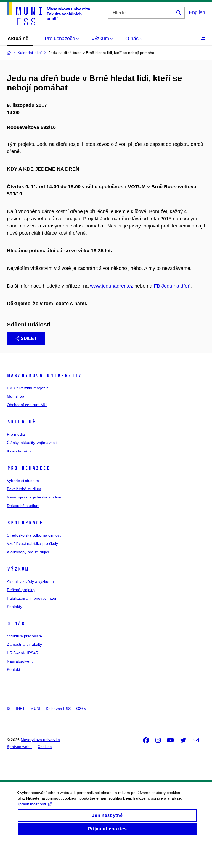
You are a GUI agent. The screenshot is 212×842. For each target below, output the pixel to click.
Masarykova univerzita (44, 375)
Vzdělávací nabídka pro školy (32, 543)
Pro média (16, 434)
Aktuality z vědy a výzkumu (30, 581)
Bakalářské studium (24, 489)
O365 (81, 708)
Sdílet (29, 338)
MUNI (35, 708)
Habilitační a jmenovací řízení (33, 598)
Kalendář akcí (19, 451)
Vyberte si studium (23, 480)
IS (8, 708)
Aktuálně (21, 422)
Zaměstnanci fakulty (24, 644)
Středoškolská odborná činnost (34, 535)
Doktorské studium (23, 505)
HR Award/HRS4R (22, 653)
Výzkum (17, 569)
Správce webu (19, 746)
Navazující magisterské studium (34, 497)
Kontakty (14, 606)
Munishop (15, 396)
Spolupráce (25, 523)
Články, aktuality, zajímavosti (32, 442)
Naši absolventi (20, 661)
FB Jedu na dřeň (172, 286)
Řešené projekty (21, 590)
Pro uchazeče (28, 468)
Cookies (45, 746)
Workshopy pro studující (28, 552)
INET (20, 708)
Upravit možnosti (31, 804)
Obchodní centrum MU (27, 405)
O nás (16, 624)
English (197, 12)
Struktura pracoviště (24, 636)
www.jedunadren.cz (111, 286)
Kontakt (13, 669)
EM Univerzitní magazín (28, 388)
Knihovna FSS (58, 708)
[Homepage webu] (48, 13)
